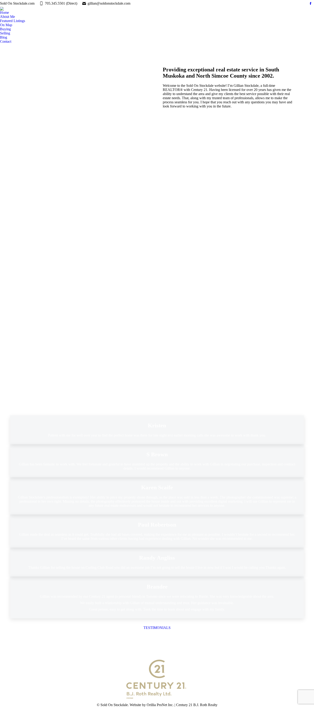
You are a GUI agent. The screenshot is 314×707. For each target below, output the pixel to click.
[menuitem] (4, 13)
